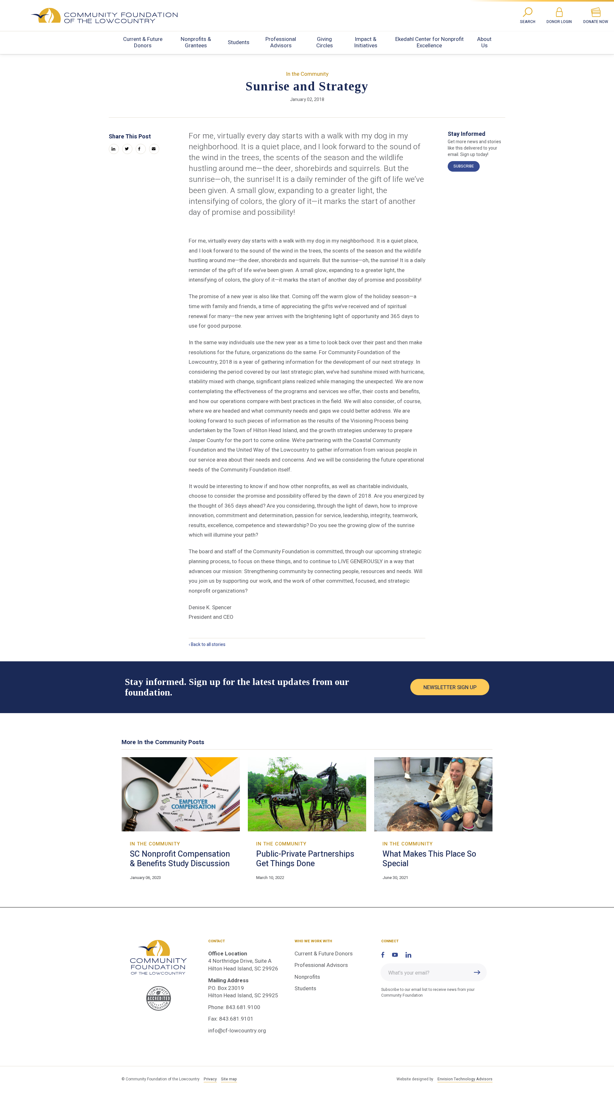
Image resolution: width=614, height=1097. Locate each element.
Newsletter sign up (449, 687)
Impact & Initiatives (365, 42)
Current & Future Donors (142, 42)
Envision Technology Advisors (464, 1079)
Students (238, 42)
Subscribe (463, 166)
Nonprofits (307, 977)
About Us (484, 42)
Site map (229, 1079)
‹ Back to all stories (207, 644)
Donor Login (559, 22)
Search (527, 22)
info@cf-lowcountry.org (237, 1031)
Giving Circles (324, 42)
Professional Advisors (280, 42)
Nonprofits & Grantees (196, 42)
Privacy (210, 1079)
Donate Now (595, 22)
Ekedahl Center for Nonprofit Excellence (429, 42)
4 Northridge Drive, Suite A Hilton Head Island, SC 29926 (243, 965)
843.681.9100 (243, 1007)
